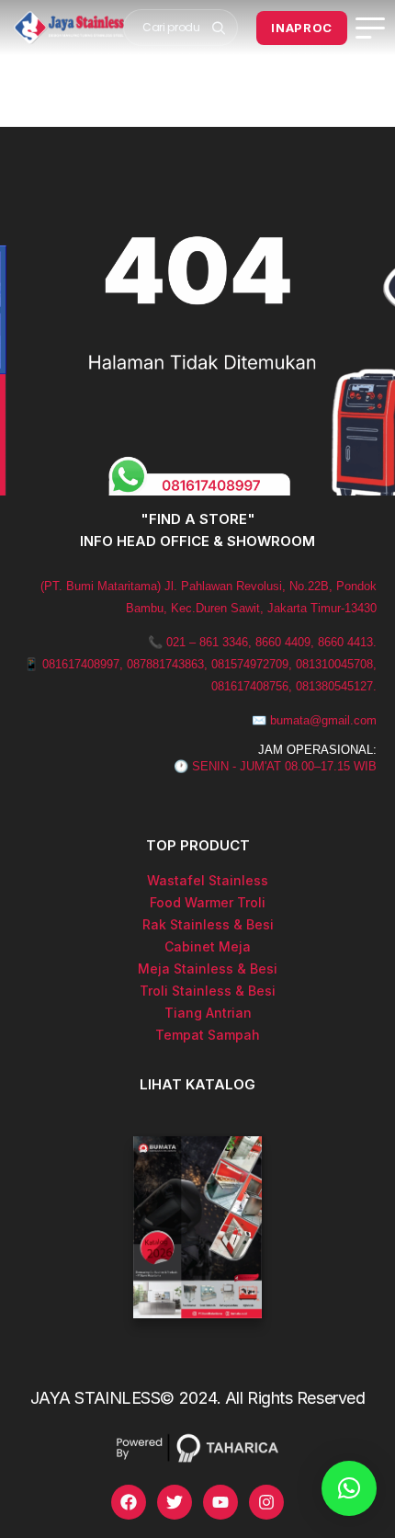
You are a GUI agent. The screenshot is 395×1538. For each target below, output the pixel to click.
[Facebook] (128, 1502)
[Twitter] (174, 1502)
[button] (349, 1488)
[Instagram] (266, 1502)
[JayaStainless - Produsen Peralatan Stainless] (69, 27)
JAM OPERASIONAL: (317, 750)
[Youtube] (220, 1502)
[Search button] (218, 27)
